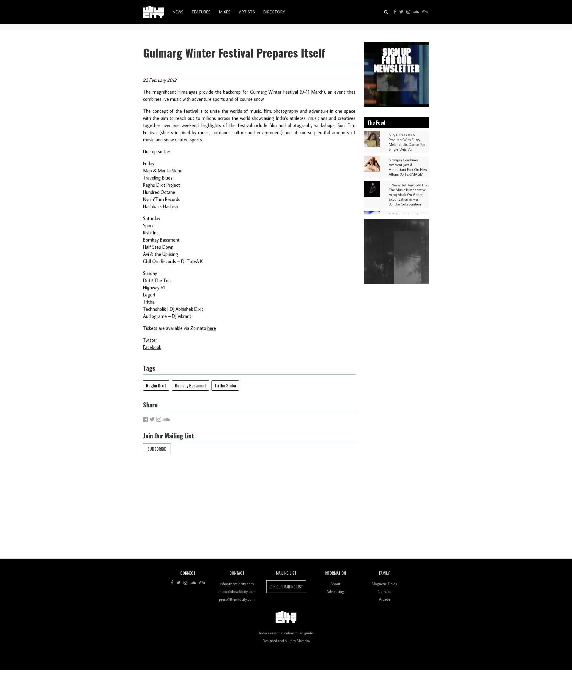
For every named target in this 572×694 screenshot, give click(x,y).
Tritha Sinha (225, 385)
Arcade (384, 599)
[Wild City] (286, 617)
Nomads (384, 591)
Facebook (152, 347)
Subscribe (156, 449)
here (211, 328)
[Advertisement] (321, 511)
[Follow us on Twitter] (401, 12)
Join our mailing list (286, 587)
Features (201, 12)
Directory (274, 12)
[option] (396, 74)
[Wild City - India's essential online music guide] (153, 12)
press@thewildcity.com (237, 599)
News (178, 12)
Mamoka (303, 641)
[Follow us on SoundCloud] (416, 12)
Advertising (335, 591)
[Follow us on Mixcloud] (424, 12)
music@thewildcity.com (237, 591)
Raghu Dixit (156, 385)
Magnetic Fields (384, 583)
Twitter (150, 340)
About (335, 583)
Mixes (225, 12)
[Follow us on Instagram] (408, 12)
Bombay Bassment (190, 385)
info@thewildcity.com (237, 583)
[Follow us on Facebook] (395, 12)
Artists (247, 12)
